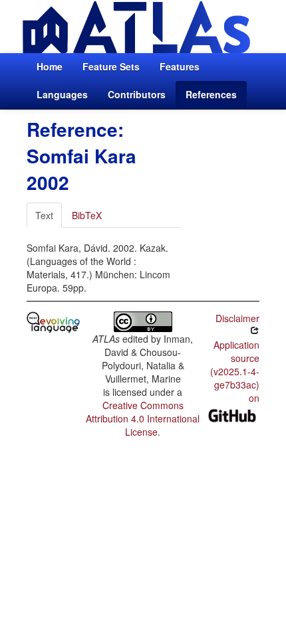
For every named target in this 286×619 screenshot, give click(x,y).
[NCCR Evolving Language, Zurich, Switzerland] (53, 320)
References (211, 94)
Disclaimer (237, 318)
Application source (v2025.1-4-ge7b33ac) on (234, 371)
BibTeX (87, 215)
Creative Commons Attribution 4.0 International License (143, 418)
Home (50, 66)
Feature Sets (111, 66)
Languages (62, 94)
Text (44, 215)
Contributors (137, 94)
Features (180, 66)
